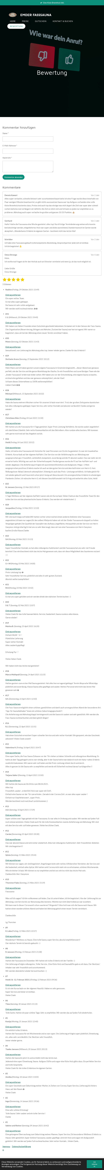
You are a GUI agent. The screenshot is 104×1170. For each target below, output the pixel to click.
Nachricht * (7, 158)
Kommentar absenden (13, 177)
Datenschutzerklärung (21, 1146)
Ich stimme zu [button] (94, 1164)
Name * (6, 133)
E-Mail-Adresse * (10, 145)
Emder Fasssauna (35, 15)
